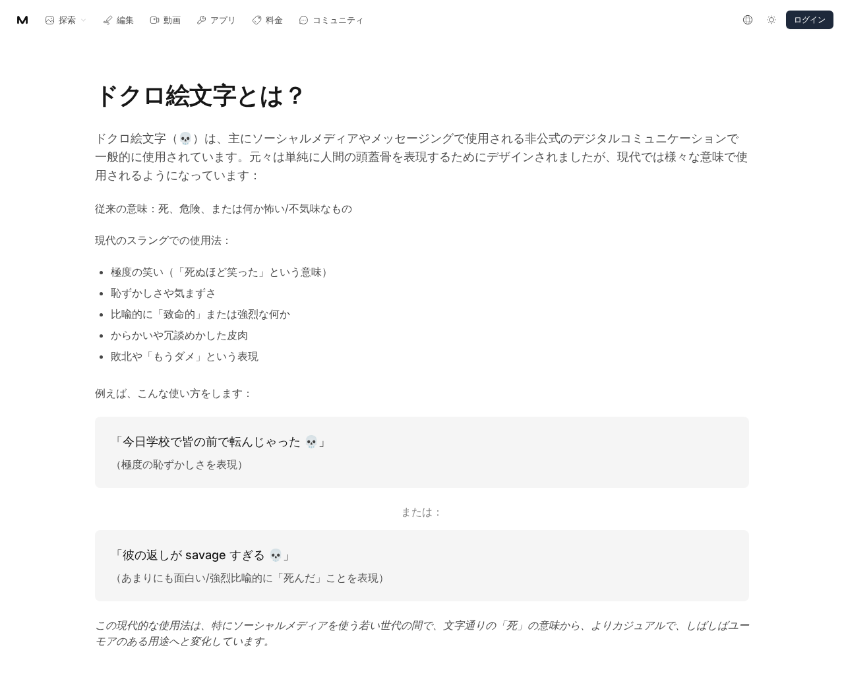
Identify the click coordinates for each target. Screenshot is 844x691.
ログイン (810, 19)
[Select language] (747, 20)
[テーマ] (771, 20)
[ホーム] (22, 20)
